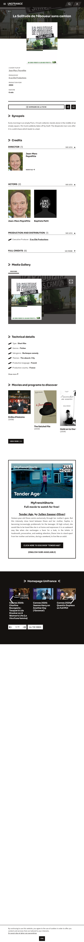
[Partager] (68, 107)
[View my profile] (77, 4)
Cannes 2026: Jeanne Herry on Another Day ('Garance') (40, 607)
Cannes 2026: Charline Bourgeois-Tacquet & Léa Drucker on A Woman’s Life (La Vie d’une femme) (17, 611)
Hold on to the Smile (70, 429)
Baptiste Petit (41, 221)
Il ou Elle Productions (17, 78)
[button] (71, 281)
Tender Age (26, 514)
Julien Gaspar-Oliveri (51, 514)
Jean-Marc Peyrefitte (17, 70)
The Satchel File (42, 426)
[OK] (42, 938)
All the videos (35, 627)
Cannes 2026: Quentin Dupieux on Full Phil (65, 605)
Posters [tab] (13, 271)
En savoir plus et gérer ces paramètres (22, 933)
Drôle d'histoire (16, 417)
